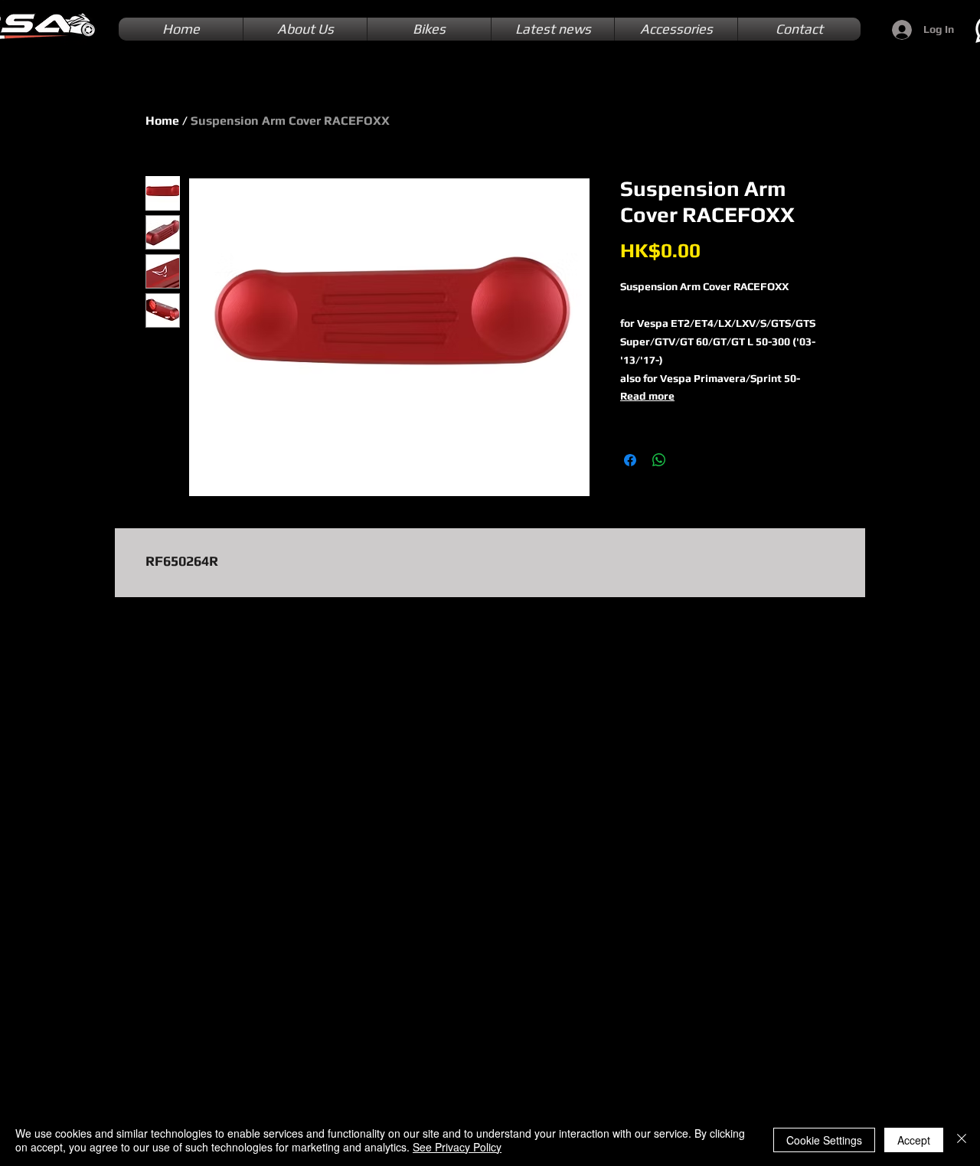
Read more (647, 396)
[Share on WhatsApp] (659, 460)
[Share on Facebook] (630, 460)
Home (162, 120)
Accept (913, 1140)
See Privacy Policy (457, 1147)
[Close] (961, 1140)
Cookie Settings (824, 1140)
